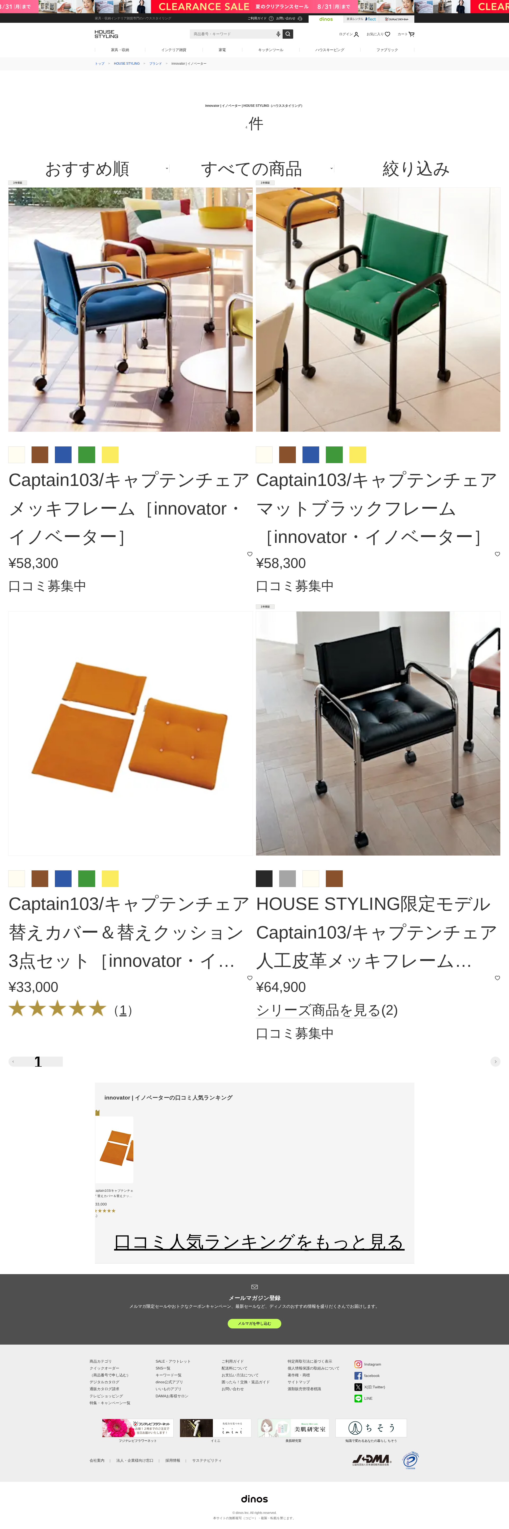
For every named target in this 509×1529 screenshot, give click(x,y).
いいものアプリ (169, 1389)
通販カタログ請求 (104, 1389)
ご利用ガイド (233, 1361)
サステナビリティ (207, 1460)
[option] (113, 1168)
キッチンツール (270, 50)
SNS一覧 (163, 1368)
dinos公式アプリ (169, 1382)
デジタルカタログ (104, 1382)
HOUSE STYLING (127, 63)
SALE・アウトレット (173, 1361)
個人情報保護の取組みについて (314, 1368)
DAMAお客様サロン (172, 1396)
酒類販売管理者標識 (304, 1389)
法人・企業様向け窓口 (134, 1460)
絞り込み (416, 168)
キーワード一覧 (169, 1375)
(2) (327, 1010)
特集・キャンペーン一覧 (110, 1403)
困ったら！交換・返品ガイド (246, 1382)
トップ (99, 63)
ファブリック (387, 50)
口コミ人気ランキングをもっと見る (259, 1242)
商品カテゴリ (101, 1361)
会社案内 (97, 1460)
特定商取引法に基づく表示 (310, 1361)
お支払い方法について (240, 1375)
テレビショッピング (106, 1396)
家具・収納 (120, 50)
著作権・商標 (299, 1375)
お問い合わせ (233, 1389)
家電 (222, 50)
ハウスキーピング (329, 50)
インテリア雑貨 (173, 50)
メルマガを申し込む (254, 1323)
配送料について (235, 1368)
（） (123, 1010)
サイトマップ (299, 1382)
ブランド (155, 63)
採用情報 (172, 1460)
